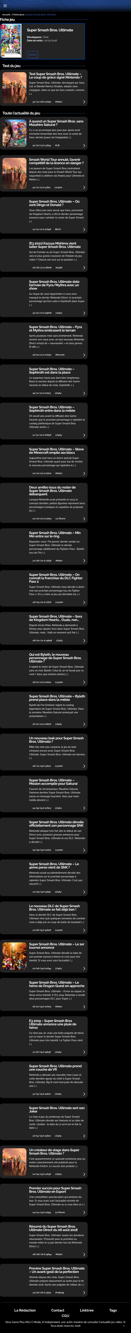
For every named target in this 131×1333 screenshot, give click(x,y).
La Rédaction (25, 1310)
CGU (65, 1316)
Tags (113, 1310)
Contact (57, 1310)
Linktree (87, 1310)
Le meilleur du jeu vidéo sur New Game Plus (65, 6)
